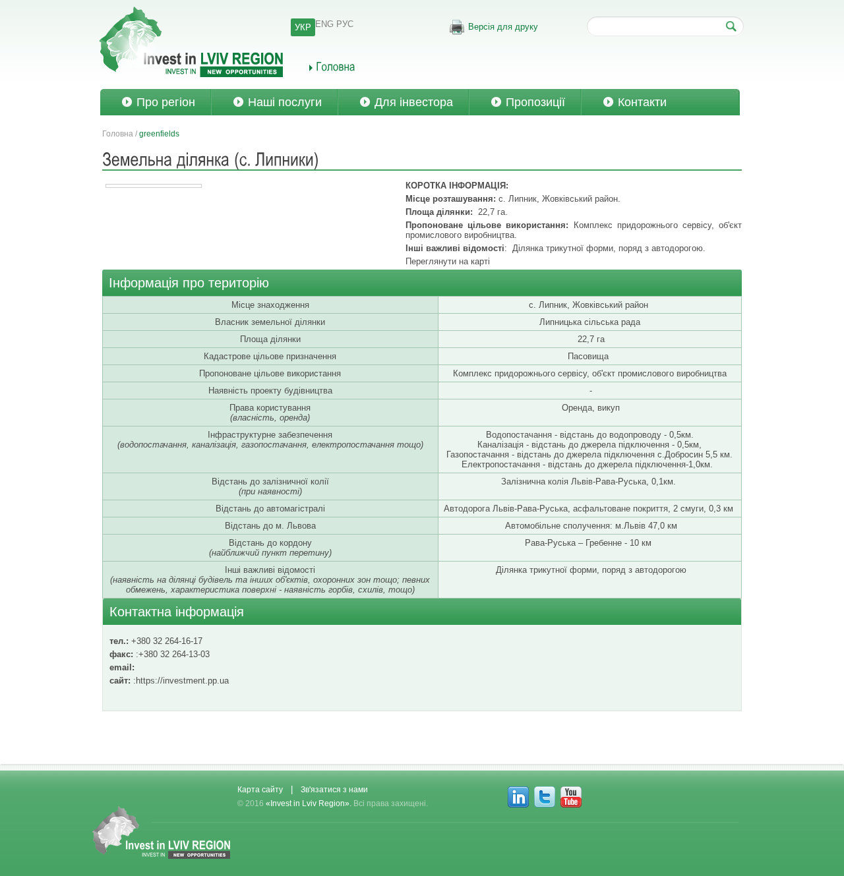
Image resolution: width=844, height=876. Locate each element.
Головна (117, 133)
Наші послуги (285, 102)
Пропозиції (535, 102)
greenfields (159, 133)
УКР (303, 27)
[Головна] (331, 66)
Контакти (642, 102)
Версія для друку (503, 27)
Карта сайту (260, 789)
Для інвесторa (414, 102)
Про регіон (165, 102)
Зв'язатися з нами (334, 789)
